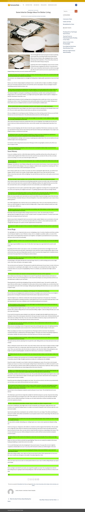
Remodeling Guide (52, 5)
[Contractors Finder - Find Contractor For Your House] (14, 5)
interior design (46, 484)
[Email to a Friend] (33, 479)
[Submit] (76, 11)
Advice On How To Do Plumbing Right (68, 42)
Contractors (28, 5)
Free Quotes (44, 5)
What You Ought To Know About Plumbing (69, 51)
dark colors (33, 484)
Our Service (36, 5)
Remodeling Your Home (33, 10)
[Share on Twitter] (31, 479)
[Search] (23, 5)
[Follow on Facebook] (76, 5)
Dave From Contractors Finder (38, 16)
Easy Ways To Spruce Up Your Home (48, 499)
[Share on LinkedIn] (38, 479)
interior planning (53, 484)
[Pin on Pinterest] (36, 479)
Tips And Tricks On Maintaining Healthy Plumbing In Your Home (70, 38)
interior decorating (39, 484)
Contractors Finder (67, 19)
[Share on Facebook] (28, 479)
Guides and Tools (67, 21)
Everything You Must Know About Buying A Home (69, 47)
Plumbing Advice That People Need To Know (70, 32)
